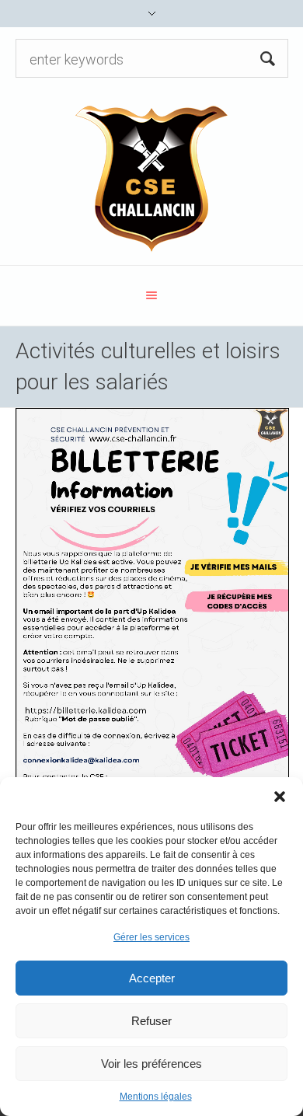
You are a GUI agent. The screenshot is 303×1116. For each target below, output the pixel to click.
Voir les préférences (151, 1063)
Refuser (151, 1020)
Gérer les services (151, 937)
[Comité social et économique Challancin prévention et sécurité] (152, 177)
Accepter (152, 978)
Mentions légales (156, 1096)
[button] (279, 796)
